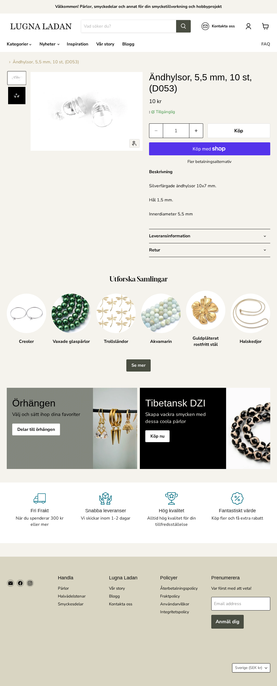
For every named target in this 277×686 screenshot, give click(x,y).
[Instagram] (30, 583)
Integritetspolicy (174, 612)
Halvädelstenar (71, 596)
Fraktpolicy (170, 596)
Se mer (138, 365)
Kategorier (18, 44)
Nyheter (48, 44)
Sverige (248, 667)
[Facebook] (20, 583)
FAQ (265, 44)
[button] (17, 78)
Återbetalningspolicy (179, 588)
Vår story (105, 44)
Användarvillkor (174, 604)
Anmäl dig (227, 621)
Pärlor (63, 588)
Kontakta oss (120, 604)
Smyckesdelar (70, 604)
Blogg (128, 44)
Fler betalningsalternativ (209, 161)
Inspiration (77, 44)
